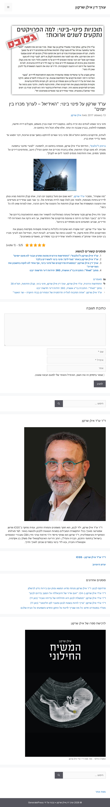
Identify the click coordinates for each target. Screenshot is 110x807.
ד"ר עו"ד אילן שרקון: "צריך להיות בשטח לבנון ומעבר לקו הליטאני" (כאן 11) (68, 603)
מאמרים (97, 279)
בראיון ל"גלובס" (98, 145)
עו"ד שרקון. (79, 196)
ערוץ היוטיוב (99, 564)
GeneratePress (36, 802)
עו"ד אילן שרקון (74, 283)
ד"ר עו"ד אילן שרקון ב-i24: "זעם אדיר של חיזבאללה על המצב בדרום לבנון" (67, 593)
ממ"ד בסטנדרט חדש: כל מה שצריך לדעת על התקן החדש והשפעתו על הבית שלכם (63, 607)
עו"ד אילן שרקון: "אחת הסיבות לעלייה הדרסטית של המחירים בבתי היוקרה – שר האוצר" (57, 292)
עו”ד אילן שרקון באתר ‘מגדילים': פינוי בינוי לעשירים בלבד (67, 259)
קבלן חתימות (28, 283)
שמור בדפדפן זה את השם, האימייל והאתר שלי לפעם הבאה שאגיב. (68, 375)
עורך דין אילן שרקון (90, 7)
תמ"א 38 (15, 283)
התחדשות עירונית (93, 283)
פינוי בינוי (41, 283)
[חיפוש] (59, 403)
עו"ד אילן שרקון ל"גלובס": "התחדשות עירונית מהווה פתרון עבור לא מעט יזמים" (55, 255)
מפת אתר (101, 791)
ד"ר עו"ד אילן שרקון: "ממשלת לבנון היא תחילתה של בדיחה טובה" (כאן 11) (68, 598)
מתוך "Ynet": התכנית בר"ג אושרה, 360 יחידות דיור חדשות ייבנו (64, 270)
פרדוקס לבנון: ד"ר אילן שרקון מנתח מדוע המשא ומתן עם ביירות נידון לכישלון (67, 588)
